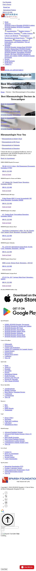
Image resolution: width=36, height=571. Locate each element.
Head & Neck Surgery (11, 354)
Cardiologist (8, 394)
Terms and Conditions (11, 421)
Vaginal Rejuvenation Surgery (14, 471)
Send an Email (6, 174)
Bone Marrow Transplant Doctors (15, 392)
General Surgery (10, 351)
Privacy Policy (9, 417)
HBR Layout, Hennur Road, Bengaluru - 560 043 (17, 263)
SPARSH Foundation (23, 27)
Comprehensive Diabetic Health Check (16, 442)
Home (6, 22)
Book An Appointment (8, 104)
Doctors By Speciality (11, 379)
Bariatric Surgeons (10, 390)
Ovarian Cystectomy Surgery (13, 468)
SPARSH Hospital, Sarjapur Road (15, 47)
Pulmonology (9, 353)
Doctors (7, 59)
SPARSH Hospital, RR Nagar (14, 328)
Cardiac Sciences (27, 33)
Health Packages (10, 61)
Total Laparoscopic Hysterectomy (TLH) (17, 470)
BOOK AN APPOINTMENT (14, 70)
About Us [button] (8, 23)
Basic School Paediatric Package (14, 439)
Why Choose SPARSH (12, 381)
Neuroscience (9, 346)
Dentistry (30, 38)
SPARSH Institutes (10, 27)
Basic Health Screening (12, 437)
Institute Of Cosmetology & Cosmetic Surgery (19, 349)
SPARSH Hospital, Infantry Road (21, 50)
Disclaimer (8, 419)
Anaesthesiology (12, 31)
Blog (6, 405)
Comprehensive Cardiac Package (15, 441)
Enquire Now (9, 455)
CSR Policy (8, 423)
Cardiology (8, 356)
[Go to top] (8, 519)
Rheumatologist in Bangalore (11, 148)
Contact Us (8, 64)
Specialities (8, 370)
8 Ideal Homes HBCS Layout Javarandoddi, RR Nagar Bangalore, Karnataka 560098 (16, 199)
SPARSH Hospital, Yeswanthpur (15, 52)
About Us (8, 367)
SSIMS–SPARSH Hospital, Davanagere (17, 324)
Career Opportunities (11, 459)
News (6, 406)
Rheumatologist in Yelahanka (11, 145)
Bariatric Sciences (24, 31)
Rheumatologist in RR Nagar (11, 142)
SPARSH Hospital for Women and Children (18, 326)
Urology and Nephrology (12, 347)
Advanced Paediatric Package (14, 432)
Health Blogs (9, 62)
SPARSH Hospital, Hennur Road (18, 48)
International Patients (11, 374)
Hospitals (7, 369)
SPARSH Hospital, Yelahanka (14, 333)
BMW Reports (9, 408)
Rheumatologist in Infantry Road (12, 139)
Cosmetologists (9, 395)
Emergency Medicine (21, 40)
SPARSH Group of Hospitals (13, 25)
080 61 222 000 (7, 171)
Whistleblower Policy (11, 424)
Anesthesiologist (10, 388)
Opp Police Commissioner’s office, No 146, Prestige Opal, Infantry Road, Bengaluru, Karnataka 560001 (17, 231)
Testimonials (8, 410)
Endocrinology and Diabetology (14, 42)
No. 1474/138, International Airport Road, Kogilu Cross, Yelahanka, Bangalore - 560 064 (16, 247)
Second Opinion (9, 457)
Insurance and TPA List (12, 377)
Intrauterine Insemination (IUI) (14, 466)
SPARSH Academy (29, 25)
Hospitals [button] (7, 45)
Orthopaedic (8, 344)
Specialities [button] (8, 29)
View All (7, 358)
